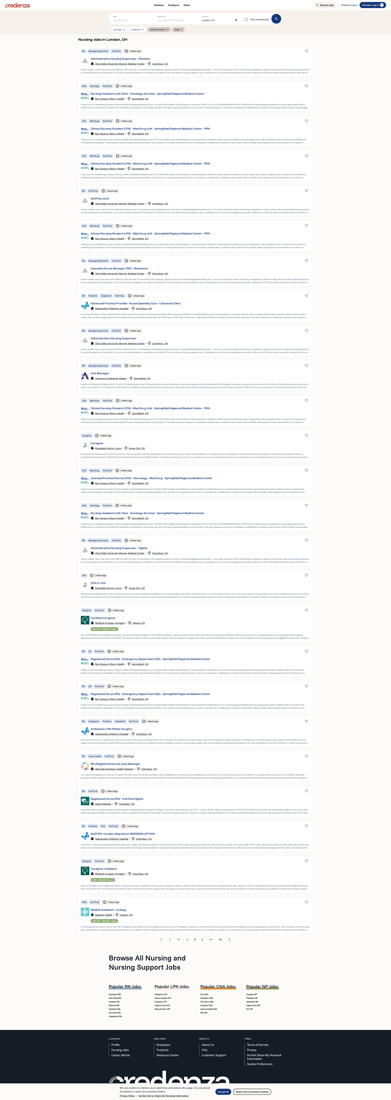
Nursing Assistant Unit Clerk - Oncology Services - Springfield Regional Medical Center (147, 93)
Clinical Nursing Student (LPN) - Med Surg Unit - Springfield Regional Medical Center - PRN (150, 128)
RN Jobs (133, 986)
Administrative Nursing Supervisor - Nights (119, 548)
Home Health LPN (163, 998)
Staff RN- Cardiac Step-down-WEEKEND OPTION (123, 833)
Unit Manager (100, 373)
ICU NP (249, 1009)
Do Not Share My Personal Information (264, 1057)
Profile (115, 1045)
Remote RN (114, 1005)
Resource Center (168, 1055)
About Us (208, 1045)
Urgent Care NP (253, 1005)
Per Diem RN (115, 1013)
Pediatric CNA (206, 998)
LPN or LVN (98, 583)
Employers (163, 1045)
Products (162, 1050)
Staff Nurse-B (100, 198)
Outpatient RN (115, 1016)
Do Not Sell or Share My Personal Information (164, 1095)
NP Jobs (270, 986)
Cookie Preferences (259, 1064)
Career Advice (120, 1055)
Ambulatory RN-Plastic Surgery (111, 729)
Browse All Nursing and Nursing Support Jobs (147, 962)
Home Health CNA (208, 1009)
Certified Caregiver (103, 618)
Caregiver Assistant (104, 868)
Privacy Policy (127, 1095)
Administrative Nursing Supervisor (114, 338)
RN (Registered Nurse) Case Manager (115, 764)
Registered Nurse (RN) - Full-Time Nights (117, 799)
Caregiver (97, 443)
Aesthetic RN (115, 994)
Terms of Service (258, 1045)
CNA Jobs (225, 986)
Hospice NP (251, 994)
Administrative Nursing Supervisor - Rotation (120, 58)
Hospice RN (114, 1002)
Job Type (119, 29)
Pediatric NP (252, 998)
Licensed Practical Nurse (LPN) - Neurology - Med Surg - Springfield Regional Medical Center (151, 478)
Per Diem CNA (207, 1002)
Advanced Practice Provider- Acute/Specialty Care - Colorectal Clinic (136, 303)
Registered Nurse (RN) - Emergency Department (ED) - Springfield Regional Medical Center (150, 659)
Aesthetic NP (252, 1002)
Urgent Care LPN (162, 1005)
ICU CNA (204, 994)
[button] (195, 61)
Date (179, 29)
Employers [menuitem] (173, 5)
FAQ (204, 1050)
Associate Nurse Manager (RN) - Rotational (119, 268)
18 (220, 939)
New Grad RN (115, 998)
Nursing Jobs (119, 1050)
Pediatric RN (114, 1009)
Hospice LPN (160, 1002)
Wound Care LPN (162, 1009)
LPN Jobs (179, 986)
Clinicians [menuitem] (159, 5)
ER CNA (203, 1013)
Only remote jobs (259, 19)
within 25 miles (159, 29)
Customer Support (214, 1055)
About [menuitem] (186, 5)
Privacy (251, 1050)
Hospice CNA (206, 1005)
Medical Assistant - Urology (108, 910)
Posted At (138, 29)
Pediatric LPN (161, 994)
